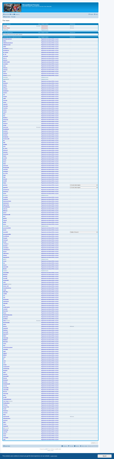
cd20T (4, 98)
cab (4, 94)
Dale (4, 115)
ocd (4, 295)
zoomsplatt (5, 437)
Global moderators (8, 32)
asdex (4, 65)
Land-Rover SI (6, 249)
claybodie (5, 104)
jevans (4, 224)
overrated (5, 309)
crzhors (5, 110)
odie (4, 297)
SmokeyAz (5, 380)
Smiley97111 (5, 29)
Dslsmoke (5, 152)
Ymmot (4, 424)
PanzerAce (5, 311)
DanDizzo (5, 117)
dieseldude (5, 133)
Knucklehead (6, 236)
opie (4, 305)
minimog (5, 276)
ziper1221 (5, 431)
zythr (4, 439)
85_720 (4, 54)
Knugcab (5, 238)
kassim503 (5, 232)
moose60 (5, 278)
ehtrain (4, 159)
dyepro (4, 156)
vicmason (5, 412)
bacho (4, 71)
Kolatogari (5, 240)
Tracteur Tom (6, 406)
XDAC (4, 422)
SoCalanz (5, 382)
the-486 (4, 397)
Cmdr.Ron (5, 108)
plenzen (5, 326)
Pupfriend (5, 330)
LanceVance (5, 247)
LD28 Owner (6, 253)
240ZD (4, 46)
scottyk (4, 364)
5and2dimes (6, 48)
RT (3, 358)
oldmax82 (5, 303)
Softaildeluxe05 (6, 383)
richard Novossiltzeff (7, 347)
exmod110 (5, 169)
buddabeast (5, 90)
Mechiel (5, 268)
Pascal (4, 312)
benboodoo (5, 77)
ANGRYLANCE (6, 62)
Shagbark (5, 370)
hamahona (5, 199)
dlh (4, 140)
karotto (4, 229)
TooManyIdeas (6, 403)
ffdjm (4, 177)
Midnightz (5, 274)
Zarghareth (5, 426)
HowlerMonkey (6, 206)
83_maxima (5, 52)
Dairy (4, 113)
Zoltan (4, 435)
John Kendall (5, 226)
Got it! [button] (104, 456)
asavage (5, 26)
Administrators (6, 24)
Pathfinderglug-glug (7, 314)
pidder (4, 324)
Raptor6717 (5, 334)
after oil (5, 58)
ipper (4, 216)
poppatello (5, 328)
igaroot (4, 212)
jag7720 (5, 218)
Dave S (4, 121)
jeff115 (4, 222)
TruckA (4, 408)
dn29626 (5, 144)
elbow (4, 163)
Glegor (4, 182)
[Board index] (12, 7)
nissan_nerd (6, 286)
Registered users (44, 29)
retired (4, 343)
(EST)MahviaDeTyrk (7, 39)
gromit (4, 193)
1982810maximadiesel (8, 42)
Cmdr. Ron (5, 106)
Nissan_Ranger (6, 27)
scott (4, 362)
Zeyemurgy (5, 429)
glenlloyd (5, 185)
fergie (4, 175)
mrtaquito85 (6, 280)
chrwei (4, 102)
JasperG (5, 220)
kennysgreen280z (7, 234)
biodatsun (5, 83)
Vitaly (4, 414)
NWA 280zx (5, 291)
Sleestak (5, 378)
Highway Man (6, 205)
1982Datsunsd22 (6, 44)
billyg (4, 81)
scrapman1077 (6, 366)
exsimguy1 (5, 171)
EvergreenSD (6, 167)
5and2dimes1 (6, 50)
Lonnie (4, 261)
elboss (4, 161)
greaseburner (6, 189)
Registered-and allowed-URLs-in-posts (12, 37)
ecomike (5, 157)
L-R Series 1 (5, 243)
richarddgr (5, 349)
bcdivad (5, 75)
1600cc (4, 40)
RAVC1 (4, 335)
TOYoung (5, 405)
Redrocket (5, 341)
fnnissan (5, 179)
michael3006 (6, 272)
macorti (5, 264)
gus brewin (5, 195)
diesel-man (5, 127)
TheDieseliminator (7, 399)
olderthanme (6, 301)
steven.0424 (5, 387)
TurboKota (5, 410)
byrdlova (5, 92)
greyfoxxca (5, 191)
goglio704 (5, 187)
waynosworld (6, 416)
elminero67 (5, 165)
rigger (4, 351)
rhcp (4, 345)
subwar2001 (5, 389)
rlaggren (5, 353)
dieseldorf (5, 131)
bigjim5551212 (6, 79)
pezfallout (5, 318)
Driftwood (5, 150)
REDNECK (5, 339)
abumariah (5, 56)
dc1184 (4, 125)
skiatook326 (5, 376)
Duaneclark (5, 154)
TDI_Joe (5, 391)
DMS (4, 142)
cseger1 (5, 111)
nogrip (4, 289)
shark (4, 372)
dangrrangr (5, 119)
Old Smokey (6, 299)
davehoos (5, 123)
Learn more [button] (53, 456)
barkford (5, 73)
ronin (4, 357)
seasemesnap (6, 368)
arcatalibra (5, 63)
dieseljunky (5, 136)
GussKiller (5, 197)
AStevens (5, 67)
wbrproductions (6, 418)
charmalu (5, 100)
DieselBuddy (6, 129)
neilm (4, 282)
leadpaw (5, 255)
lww (4, 263)
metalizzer (5, 270)
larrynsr (5, 251)
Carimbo (5, 96)
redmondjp (5, 337)
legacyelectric (6, 257)
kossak (4, 241)
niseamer (5, 284)
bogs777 (5, 86)
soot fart (5, 385)
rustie (4, 360)
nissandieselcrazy (7, 288)
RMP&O (5, 355)
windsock (5, 420)
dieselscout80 (6, 138)
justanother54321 (7, 228)
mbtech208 (5, 266)
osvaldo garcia (6, 307)
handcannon (6, 203)
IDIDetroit (5, 210)
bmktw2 (5, 85)
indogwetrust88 (6, 214)
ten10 (4, 395)
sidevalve (5, 374)
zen (4, 428)
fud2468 (5, 180)
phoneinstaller (6, 322)
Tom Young (5, 401)
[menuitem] (11, 14)
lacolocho (5, 245)
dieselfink (5, 134)
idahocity (5, 208)
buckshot (5, 88)
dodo (4, 146)
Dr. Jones (5, 148)
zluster (4, 433)
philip (4, 320)
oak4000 (5, 293)
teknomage (5, 393)
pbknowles (5, 316)
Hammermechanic (7, 201)
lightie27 (4, 259)
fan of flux (5, 173)
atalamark (5, 69)
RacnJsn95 (5, 332)
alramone (5, 60)
